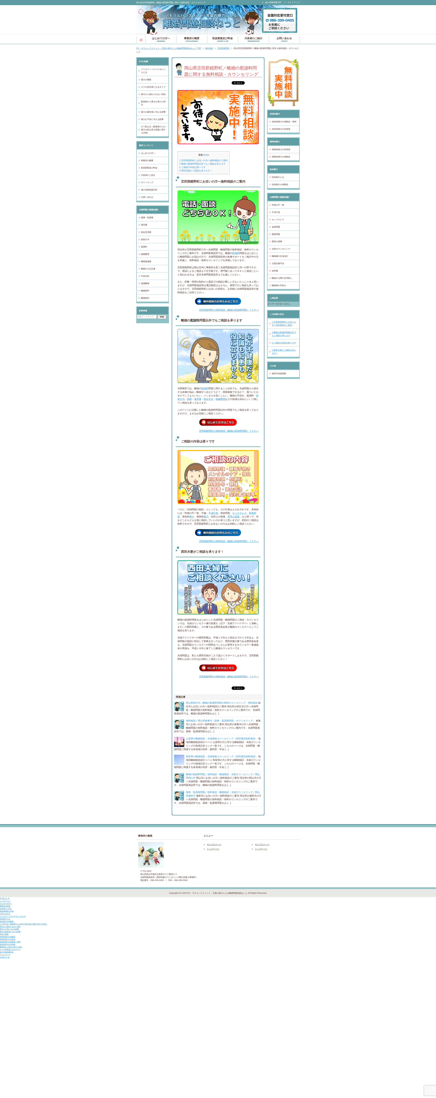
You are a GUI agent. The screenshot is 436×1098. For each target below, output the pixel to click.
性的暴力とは (278, 177)
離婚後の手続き (279, 285)
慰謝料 (235, 253)
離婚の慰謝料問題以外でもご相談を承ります (202, 164)
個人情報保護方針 (149, 190)
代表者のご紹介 (253, 39)
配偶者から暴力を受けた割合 (153, 103)
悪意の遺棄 (233, 516)
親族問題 (276, 234)
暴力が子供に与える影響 (152, 119)
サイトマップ (147, 182)
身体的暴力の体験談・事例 (284, 122)
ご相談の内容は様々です (192, 167)
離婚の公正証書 (148, 269)
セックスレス (239, 513)
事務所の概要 (191, 39)
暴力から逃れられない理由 (153, 94)
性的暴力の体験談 (280, 184)
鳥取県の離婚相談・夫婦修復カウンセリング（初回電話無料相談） (222, 756)
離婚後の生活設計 (280, 256)
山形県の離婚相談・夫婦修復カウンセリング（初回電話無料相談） (222, 738)
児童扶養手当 (278, 263)
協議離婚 (145, 283)
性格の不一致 (278, 205)
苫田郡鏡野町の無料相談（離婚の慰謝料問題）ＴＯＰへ (229, 310)
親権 (189, 399)
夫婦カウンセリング (281, 249)
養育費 (197, 399)
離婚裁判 (145, 298)
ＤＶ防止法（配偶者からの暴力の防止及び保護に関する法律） (153, 129)
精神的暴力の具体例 (281, 149)
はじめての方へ (161, 39)
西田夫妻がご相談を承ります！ (195, 170)
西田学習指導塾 (279, 373)
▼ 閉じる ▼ (5, 898)
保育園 (275, 271)
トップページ (140, 39)
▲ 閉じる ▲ (5, 957)
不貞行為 (213, 513)
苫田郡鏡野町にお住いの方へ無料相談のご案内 (203, 160)
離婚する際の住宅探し (282, 278)
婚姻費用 (220, 399)
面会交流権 (146, 232)
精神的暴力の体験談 (281, 157)
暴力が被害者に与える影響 (153, 112)
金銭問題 (276, 227)
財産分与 (145, 239)
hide (206, 155)
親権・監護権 (147, 217)
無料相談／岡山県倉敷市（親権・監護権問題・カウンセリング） (220, 720)
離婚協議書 (146, 261)
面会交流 (208, 399)
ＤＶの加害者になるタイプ (153, 87)
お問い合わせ (284, 39)
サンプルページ (214, 844)
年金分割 (145, 276)
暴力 (191, 516)
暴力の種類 (146, 79)
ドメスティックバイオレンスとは (153, 71)
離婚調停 (145, 291)
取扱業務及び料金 (222, 39)
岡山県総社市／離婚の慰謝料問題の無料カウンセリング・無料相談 (222, 702)
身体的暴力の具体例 (281, 129)
